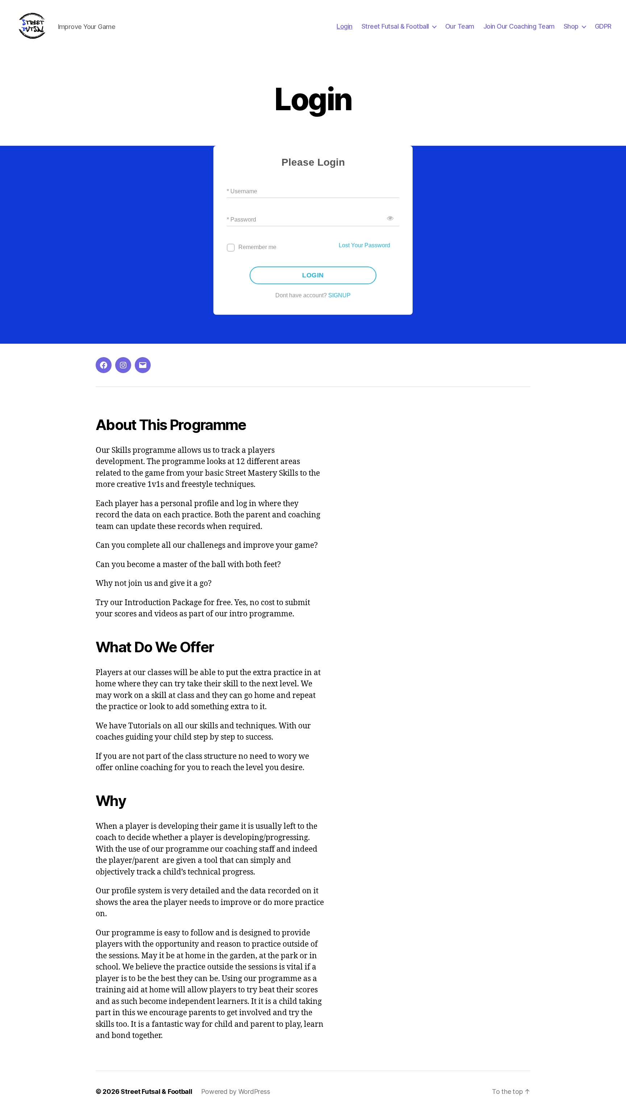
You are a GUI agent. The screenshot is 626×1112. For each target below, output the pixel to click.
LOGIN (313, 275)
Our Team (459, 26)
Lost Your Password (364, 245)
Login (344, 26)
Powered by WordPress (235, 1091)
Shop (571, 26)
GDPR (603, 26)
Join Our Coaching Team (519, 26)
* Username (242, 191)
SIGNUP (339, 295)
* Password (241, 219)
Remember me (257, 247)
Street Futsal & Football (395, 26)
